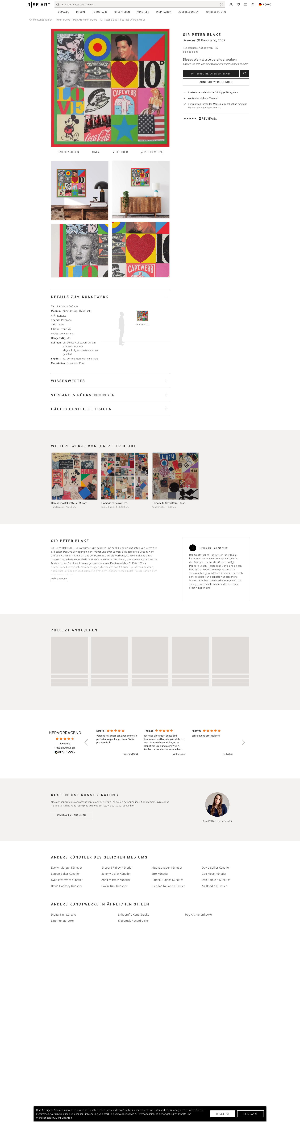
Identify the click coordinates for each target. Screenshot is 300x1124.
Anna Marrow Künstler (115, 879)
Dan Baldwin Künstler (216, 879)
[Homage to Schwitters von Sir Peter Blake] (124, 476)
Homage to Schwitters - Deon (168, 503)
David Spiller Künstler (216, 867)
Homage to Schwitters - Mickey (69, 503)
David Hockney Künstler (66, 886)
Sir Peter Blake (108, 19)
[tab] (110, 297)
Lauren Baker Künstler (65, 873)
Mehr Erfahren (63, 1117)
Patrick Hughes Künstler (167, 879)
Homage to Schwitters (114, 503)
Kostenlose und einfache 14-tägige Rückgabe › (213, 92)
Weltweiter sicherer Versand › (204, 98)
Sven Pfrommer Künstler (66, 879)
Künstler (143, 12)
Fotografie (100, 12)
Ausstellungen (188, 12)
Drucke (81, 12)
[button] (86, 742)
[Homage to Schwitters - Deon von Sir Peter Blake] (175, 476)
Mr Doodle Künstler (214, 886)
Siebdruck (85, 311)
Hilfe (95, 152)
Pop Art (61, 315)
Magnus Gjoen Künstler (167, 867)
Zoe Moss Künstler (214, 873)
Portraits (66, 320)
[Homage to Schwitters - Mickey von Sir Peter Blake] (74, 476)
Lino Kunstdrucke (62, 920)
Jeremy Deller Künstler (116, 873)
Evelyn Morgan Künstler (66, 867)
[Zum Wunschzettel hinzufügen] (244, 73)
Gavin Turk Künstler (114, 886)
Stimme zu (222, 1114)
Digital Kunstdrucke (64, 914)
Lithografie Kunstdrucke (133, 914)
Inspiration (164, 12)
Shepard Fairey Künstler (116, 867)
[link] (221, 4)
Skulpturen (122, 12)
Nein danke (250, 1114)
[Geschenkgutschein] (245, 4)
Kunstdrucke (63, 19)
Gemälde (63, 12)
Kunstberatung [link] (216, 12)
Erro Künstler (160, 873)
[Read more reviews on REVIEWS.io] (65, 753)
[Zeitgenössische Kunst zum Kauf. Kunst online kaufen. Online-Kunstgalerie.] (39, 5)
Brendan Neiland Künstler (168, 886)
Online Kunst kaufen (41, 19)
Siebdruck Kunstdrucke (133, 920)
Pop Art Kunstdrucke (85, 19)
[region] (165, 742)
